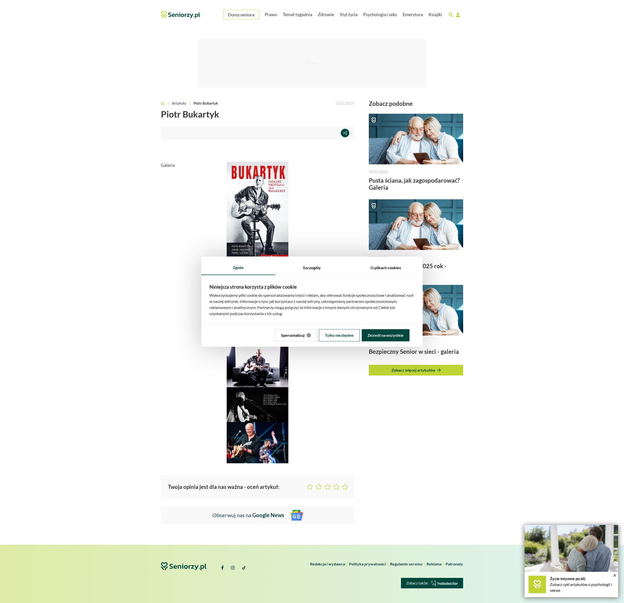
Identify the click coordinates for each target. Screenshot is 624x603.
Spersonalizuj (292, 335)
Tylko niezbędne (339, 335)
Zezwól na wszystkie (386, 335)
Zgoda (238, 267)
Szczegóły (312, 267)
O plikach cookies (385, 267)
